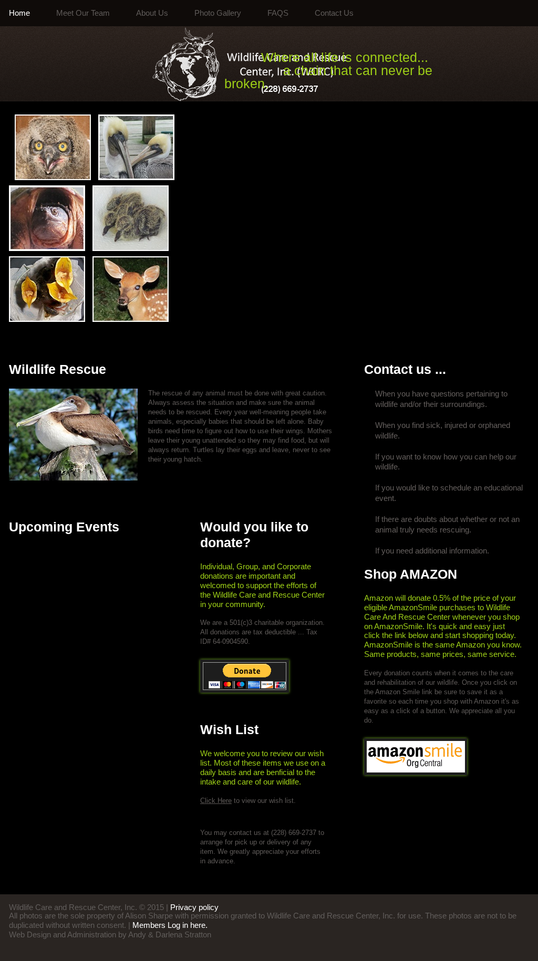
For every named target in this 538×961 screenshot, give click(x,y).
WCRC (178, 64)
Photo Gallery (217, 13)
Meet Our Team (83, 13)
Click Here (216, 801)
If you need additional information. (432, 550)
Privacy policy (194, 907)
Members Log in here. (170, 925)
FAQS (277, 13)
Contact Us (334, 13)
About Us (152, 13)
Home (19, 13)
